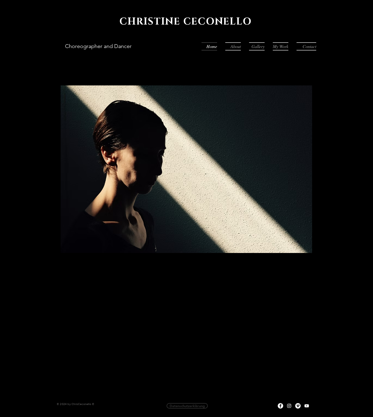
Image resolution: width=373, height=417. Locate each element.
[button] (257, 46)
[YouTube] (306, 406)
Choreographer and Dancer (98, 46)
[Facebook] (280, 406)
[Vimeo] (298, 406)
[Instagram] (289, 406)
